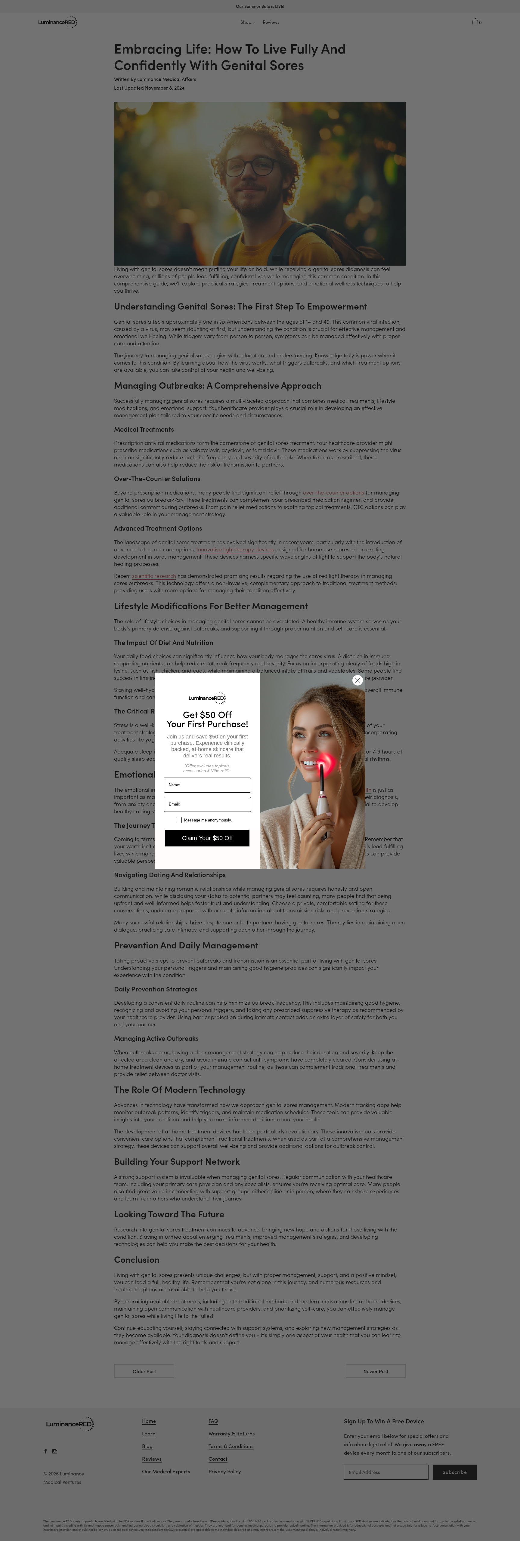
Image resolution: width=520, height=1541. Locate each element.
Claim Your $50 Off (207, 838)
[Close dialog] (357, 680)
